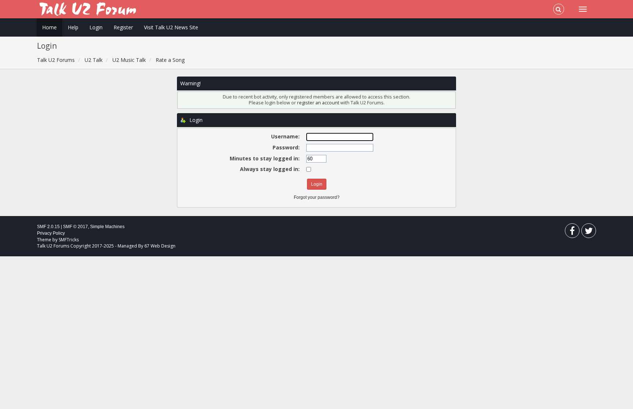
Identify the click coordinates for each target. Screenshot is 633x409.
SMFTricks (69, 240)
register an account (318, 103)
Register (123, 27)
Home (49, 27)
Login (96, 27)
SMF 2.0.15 (48, 226)
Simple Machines (107, 226)
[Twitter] (588, 232)
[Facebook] (572, 232)
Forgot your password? (317, 197)
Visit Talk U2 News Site (171, 27)
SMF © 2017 (75, 226)
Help (73, 27)
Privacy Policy (51, 233)
